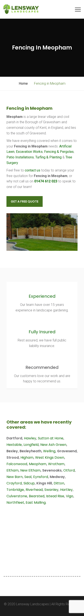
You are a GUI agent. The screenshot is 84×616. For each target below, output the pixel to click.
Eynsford (40, 476)
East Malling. (36, 502)
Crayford (14, 483)
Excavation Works (29, 152)
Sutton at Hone (50, 438)
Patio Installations (20, 157)
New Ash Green (53, 444)
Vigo (69, 496)
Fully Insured (42, 332)
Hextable (14, 444)
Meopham (37, 463)
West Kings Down (49, 457)
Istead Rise (55, 496)
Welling (49, 451)
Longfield (31, 444)
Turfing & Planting (48, 157)
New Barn (14, 476)
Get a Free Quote (24, 201)
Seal (27, 476)
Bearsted (36, 496)
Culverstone (16, 496)
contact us (32, 170)
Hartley (66, 489)
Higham (26, 457)
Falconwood (16, 463)
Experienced (42, 296)
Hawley (30, 438)
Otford (69, 470)
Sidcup (29, 483)
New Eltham (30, 470)
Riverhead (34, 489)
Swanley (51, 489)
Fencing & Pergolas (59, 152)
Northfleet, (15, 502)
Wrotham (56, 463)
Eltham (12, 470)
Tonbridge (15, 489)
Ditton (59, 483)
